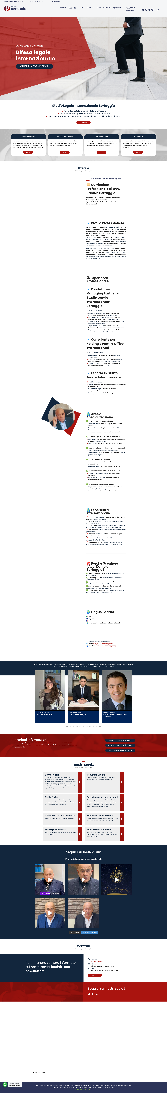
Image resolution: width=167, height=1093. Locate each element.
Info (28, 152)
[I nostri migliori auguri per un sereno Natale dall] (116, 879)
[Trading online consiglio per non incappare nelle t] (50, 879)
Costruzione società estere (120, 745)
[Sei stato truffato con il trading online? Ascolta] (83, 913)
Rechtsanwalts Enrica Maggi (116, 710)
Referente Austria (108, 707)
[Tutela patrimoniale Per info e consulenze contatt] (50, 913)
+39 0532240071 (97, 961)
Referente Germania (76, 712)
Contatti (83, 123)
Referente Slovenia (42, 712)
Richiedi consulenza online (120, 740)
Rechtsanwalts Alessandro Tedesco (82, 715)
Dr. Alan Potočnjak (45, 714)
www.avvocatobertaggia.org (106, 646)
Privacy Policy (79, 1089)
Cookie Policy (88, 1089)
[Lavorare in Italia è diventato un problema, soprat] (83, 879)
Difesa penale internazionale (120, 750)
